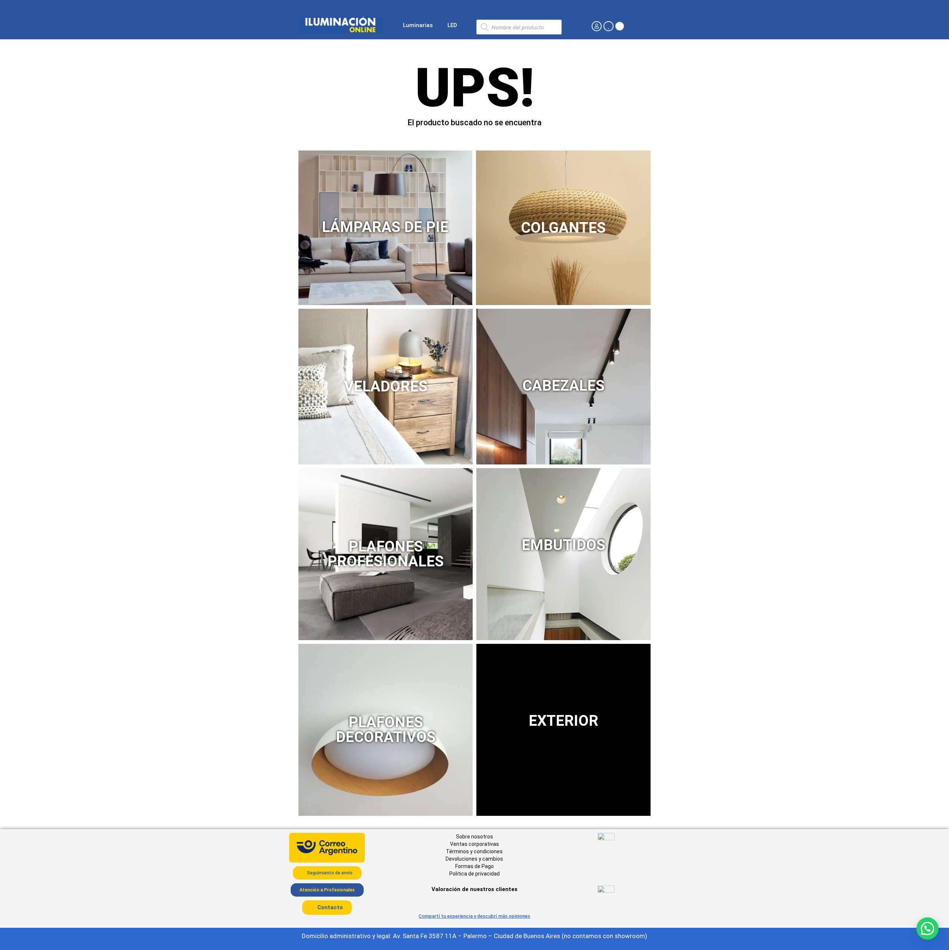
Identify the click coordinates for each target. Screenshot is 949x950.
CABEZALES (563, 385)
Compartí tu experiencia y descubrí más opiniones (474, 916)
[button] (927, 928)
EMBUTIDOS (563, 545)
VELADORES (385, 386)
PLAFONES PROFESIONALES (385, 554)
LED (452, 25)
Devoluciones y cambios (474, 859)
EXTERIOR (563, 720)
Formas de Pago (474, 866)
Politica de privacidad (474, 874)
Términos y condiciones (474, 851)
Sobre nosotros (474, 837)
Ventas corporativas (474, 844)
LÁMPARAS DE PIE (385, 227)
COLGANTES (563, 227)
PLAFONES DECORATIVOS (386, 730)
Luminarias (418, 25)
